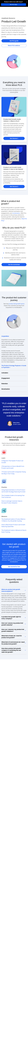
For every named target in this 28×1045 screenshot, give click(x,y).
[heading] (13, 2)
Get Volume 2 (14, 186)
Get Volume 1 (14, 138)
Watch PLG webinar (14, 45)
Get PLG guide (14, 41)
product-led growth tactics (16, 304)
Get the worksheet (14, 264)
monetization (16, 213)
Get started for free (14, 566)
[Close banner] (26, 2)
